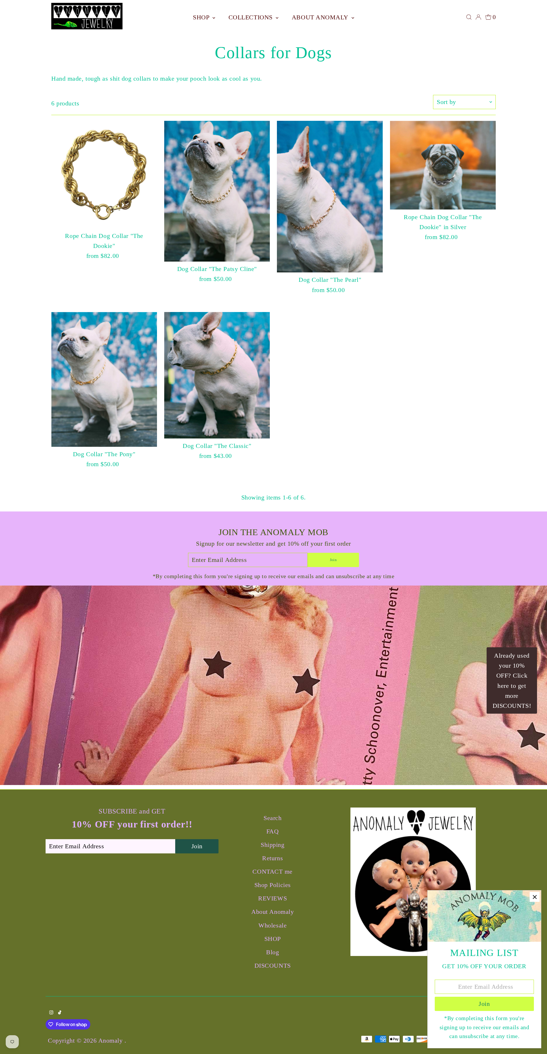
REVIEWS (272, 898)
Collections (251, 17)
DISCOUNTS (272, 965)
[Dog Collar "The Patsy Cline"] (217, 191)
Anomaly (111, 1040)
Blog (272, 952)
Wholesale (272, 925)
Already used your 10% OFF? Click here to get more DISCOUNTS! (512, 680)
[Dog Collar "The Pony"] (104, 379)
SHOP (202, 17)
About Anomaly (321, 17)
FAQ (272, 831)
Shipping (272, 844)
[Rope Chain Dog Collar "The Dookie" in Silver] (443, 165)
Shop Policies (272, 884)
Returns (272, 858)
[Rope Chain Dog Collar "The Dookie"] (104, 175)
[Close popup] (535, 897)
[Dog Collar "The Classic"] (217, 375)
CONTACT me (272, 871)
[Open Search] (469, 17)
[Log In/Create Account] (478, 17)
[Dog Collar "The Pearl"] (330, 196)
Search (272, 817)
